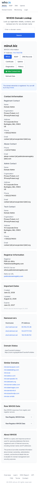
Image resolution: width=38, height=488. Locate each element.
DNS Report (24, 475)
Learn (15, 475)
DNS (16, 5)
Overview (7, 475)
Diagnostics (10, 67)
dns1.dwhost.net (11, 327)
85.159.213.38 (26, 327)
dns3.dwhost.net (12, 335)
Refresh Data (10, 76)
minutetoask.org (10, 382)
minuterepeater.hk (10, 379)
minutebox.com (9, 376)
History (20, 67)
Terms (17, 478)
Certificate (9, 62)
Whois (8, 57)
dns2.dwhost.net (12, 331)
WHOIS (4, 5)
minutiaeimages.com (11, 387)
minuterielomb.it (10, 390)
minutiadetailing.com (11, 370)
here (12, 87)
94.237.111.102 (27, 331)
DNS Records (27, 57)
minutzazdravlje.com (11, 393)
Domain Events (7, 10)
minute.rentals (9, 396)
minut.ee (7, 373)
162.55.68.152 (26, 335)
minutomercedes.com (12, 385)
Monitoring (18, 10)
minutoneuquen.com (11, 367)
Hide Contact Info (14, 71)
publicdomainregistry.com (13, 276)
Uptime (22, 5)
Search (19, 35)
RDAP (10, 5)
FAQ (11, 478)
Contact (25, 478)
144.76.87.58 (17, 53)
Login (26, 10)
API (32, 475)
